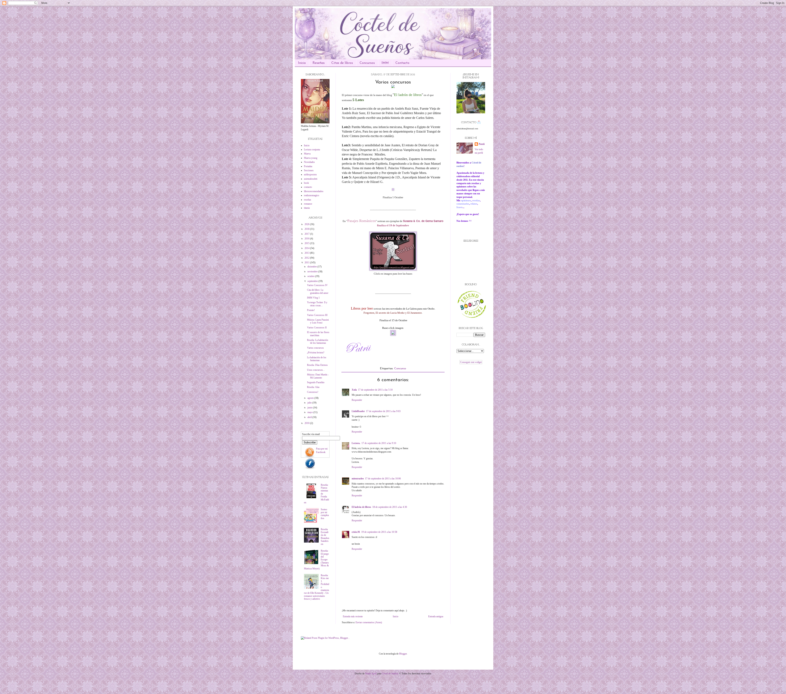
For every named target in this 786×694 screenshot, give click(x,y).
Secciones (309, 170)
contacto (308, 187)
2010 (307, 423)
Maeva (307, 153)
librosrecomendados (313, 191)
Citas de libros (342, 63)
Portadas (308, 166)
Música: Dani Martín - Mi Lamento (318, 376)
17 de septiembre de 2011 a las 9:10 (378, 443)
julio (309, 402)
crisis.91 (356, 532)
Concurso (400, 368)
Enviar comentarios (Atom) (369, 622)
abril (309, 417)
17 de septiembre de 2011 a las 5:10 (375, 389)
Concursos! (312, 392)
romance (308, 203)
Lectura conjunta (312, 149)
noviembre (312, 271)
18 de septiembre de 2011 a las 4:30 (389, 507)
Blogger (403, 653)
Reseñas (319, 63)
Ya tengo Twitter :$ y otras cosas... (317, 304)
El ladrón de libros (361, 507)
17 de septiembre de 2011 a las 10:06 (383, 478)
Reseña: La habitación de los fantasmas (317, 341)
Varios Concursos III (317, 315)
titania (307, 207)
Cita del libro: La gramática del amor (317, 291)
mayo (310, 412)
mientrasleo (358, 478)
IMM (385, 63)
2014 (307, 248)
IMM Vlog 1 (313, 297)
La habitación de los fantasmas (316, 359)
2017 (307, 233)
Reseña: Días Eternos (317, 365)
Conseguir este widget (471, 362)
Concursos (367, 63)
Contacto (402, 63)
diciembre (312, 266)
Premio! (311, 310)
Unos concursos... (316, 369)
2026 (307, 224)
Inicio (302, 63)
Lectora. (356, 443)
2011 (307, 262)
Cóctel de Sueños (390, 673)
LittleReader (358, 411)
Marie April (370, 673)
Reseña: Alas (313, 387)
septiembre (312, 281)
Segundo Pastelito (315, 382)
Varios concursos (315, 347)
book (306, 182)
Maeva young (310, 158)
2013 (307, 252)
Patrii (481, 144)
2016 (307, 238)
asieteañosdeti (310, 178)
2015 (307, 243)
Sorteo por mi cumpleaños (325, 514)
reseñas (307, 199)
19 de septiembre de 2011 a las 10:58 (379, 532)
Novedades (309, 162)
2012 (307, 257)
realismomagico (311, 195)
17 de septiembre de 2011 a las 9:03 (383, 411)
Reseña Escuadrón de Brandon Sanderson (325, 536)
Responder (357, 400)
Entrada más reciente (353, 616)
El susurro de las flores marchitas (318, 334)
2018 (307, 229)
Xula (354, 389)
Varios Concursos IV (317, 285)
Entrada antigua (435, 616)
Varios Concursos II (317, 327)
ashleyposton (310, 174)
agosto (310, 398)
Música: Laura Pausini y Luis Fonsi (318, 321)
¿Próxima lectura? (315, 352)
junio (310, 407)
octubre (311, 276)
